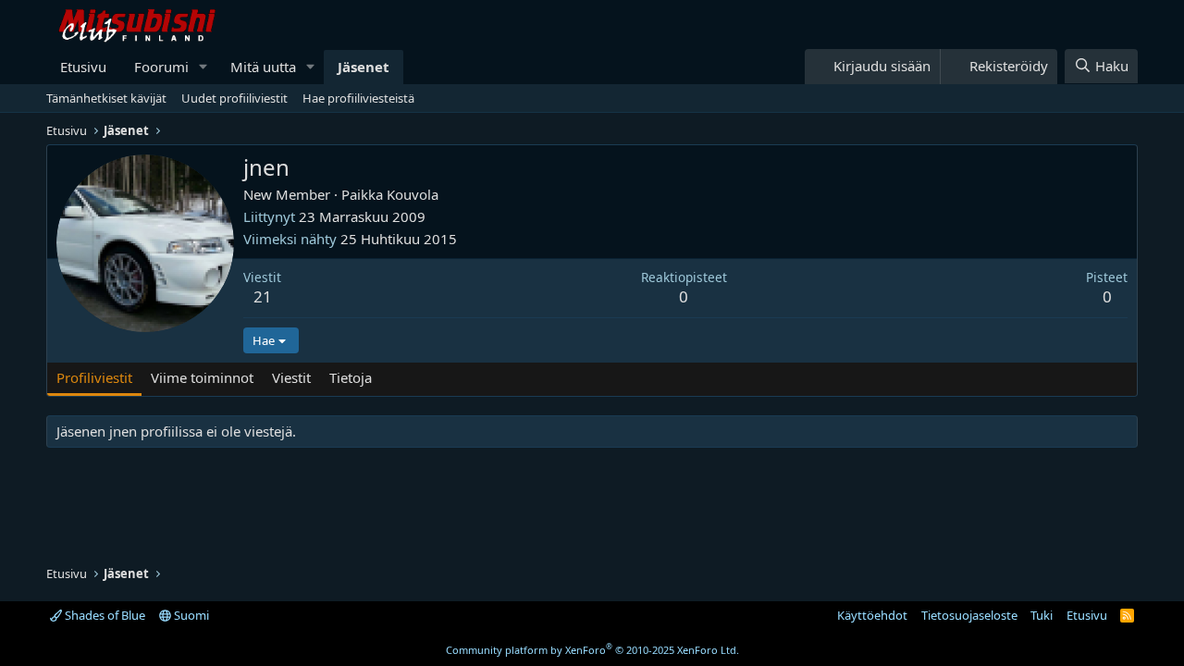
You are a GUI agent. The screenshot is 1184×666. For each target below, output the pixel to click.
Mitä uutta (263, 66)
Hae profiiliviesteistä (358, 98)
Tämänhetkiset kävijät (106, 98)
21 (262, 296)
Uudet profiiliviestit (234, 98)
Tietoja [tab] (350, 377)
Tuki (1041, 615)
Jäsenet (363, 66)
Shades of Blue (103, 615)
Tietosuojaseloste (969, 615)
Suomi (190, 615)
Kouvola (412, 194)
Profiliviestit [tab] (94, 377)
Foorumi (161, 66)
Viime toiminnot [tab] (202, 377)
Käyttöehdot (872, 615)
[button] (203, 67)
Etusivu (83, 66)
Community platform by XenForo (592, 650)
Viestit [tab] (291, 377)
